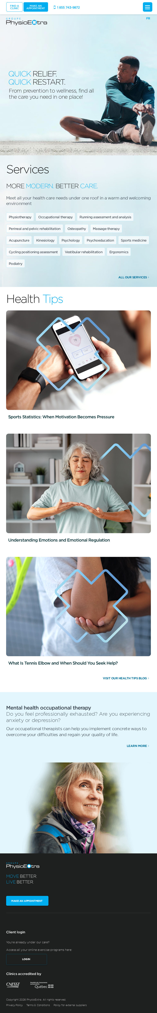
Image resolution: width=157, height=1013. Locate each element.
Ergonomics (118, 252)
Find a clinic (14, 7)
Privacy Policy (14, 1005)
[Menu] (147, 7)
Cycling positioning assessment (33, 252)
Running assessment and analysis (105, 217)
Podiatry (15, 263)
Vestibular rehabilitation (83, 252)
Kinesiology (45, 240)
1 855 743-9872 (68, 7)
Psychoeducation (100, 240)
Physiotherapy (20, 217)
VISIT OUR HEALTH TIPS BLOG (125, 678)
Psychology (71, 240)
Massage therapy (106, 228)
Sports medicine (134, 240)
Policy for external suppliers (70, 1005)
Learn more (137, 746)
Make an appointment (35, 7)
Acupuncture (19, 240)
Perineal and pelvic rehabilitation (35, 228)
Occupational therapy (55, 217)
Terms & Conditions (38, 1005)
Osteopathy (76, 228)
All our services (132, 277)
